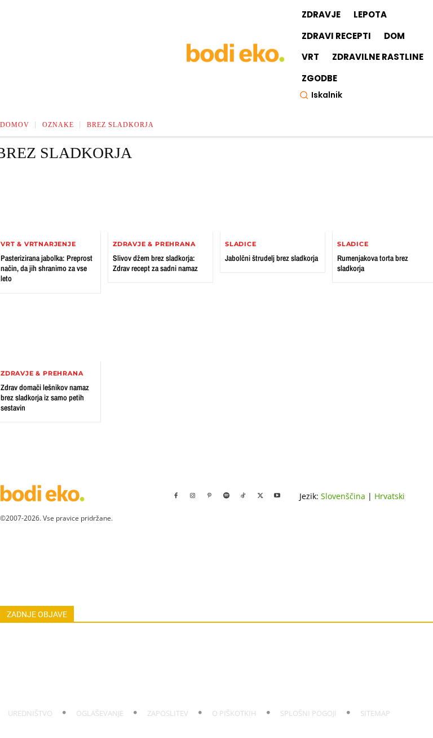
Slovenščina (343, 496)
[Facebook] (176, 496)
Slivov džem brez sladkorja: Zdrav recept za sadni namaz (155, 263)
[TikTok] (243, 496)
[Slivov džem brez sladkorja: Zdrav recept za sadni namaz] (160, 202)
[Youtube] (277, 496)
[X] (260, 496)
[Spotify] (226, 496)
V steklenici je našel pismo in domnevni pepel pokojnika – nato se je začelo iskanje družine (140, 639)
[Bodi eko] (235, 53)
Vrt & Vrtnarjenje (38, 244)
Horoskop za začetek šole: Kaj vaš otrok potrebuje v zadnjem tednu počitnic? (119, 652)
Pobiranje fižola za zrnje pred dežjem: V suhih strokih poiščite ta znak (107, 677)
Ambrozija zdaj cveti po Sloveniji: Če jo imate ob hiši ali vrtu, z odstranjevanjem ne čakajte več (146, 664)
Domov (14, 125)
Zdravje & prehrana (154, 244)
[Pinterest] (210, 496)
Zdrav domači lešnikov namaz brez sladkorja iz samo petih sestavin (45, 397)
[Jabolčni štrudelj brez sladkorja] (272, 202)
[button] (320, 94)
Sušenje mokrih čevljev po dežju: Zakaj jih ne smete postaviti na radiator (112, 689)
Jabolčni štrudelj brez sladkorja (271, 258)
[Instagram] (193, 496)
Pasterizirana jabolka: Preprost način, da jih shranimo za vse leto (46, 268)
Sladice (241, 244)
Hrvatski (389, 496)
